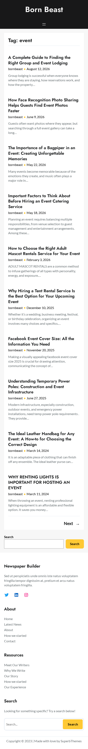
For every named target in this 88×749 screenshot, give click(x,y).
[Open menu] (44, 24)
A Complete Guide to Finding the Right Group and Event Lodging (39, 60)
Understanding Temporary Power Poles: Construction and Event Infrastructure (39, 386)
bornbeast (15, 69)
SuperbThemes (71, 741)
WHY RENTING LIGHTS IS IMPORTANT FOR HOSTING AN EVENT (39, 482)
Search (9, 537)
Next (72, 523)
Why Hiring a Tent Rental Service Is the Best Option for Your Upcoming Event (41, 296)
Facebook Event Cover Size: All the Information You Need (41, 341)
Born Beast (44, 9)
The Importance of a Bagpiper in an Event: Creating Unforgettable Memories (41, 153)
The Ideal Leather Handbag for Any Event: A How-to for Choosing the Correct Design (41, 439)
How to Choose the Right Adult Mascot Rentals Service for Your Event (44, 251)
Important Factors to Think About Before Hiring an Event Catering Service (39, 201)
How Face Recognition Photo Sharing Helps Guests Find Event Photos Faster (43, 105)
